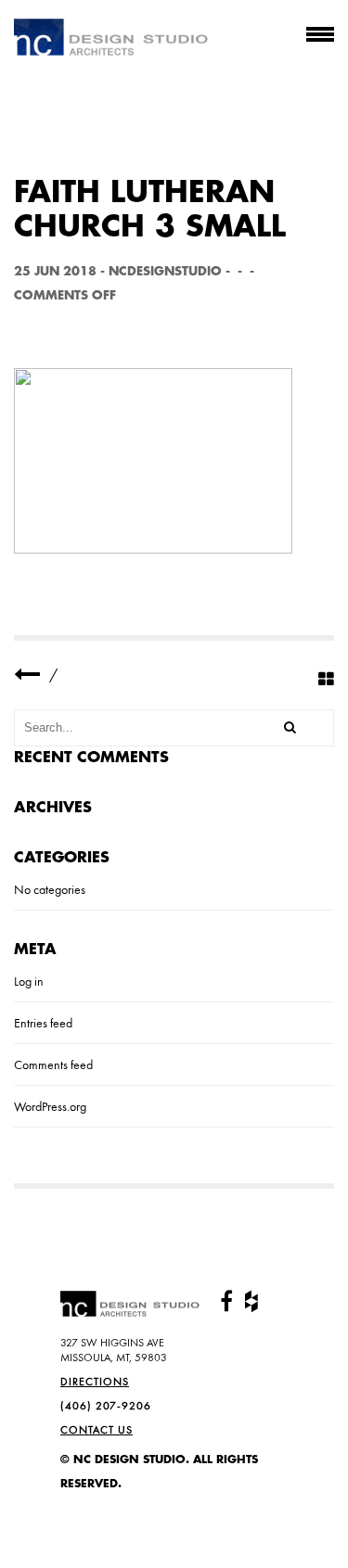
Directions (94, 1381)
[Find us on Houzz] (251, 1302)
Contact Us (96, 1429)
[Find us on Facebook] (226, 1302)
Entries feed (43, 1022)
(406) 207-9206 (105, 1405)
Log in (29, 981)
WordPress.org (50, 1106)
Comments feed (53, 1064)
